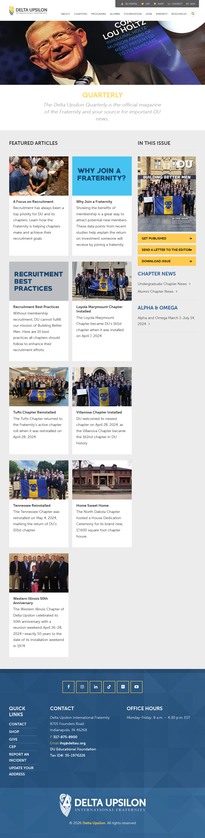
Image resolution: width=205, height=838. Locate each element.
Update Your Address (21, 771)
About (65, 13)
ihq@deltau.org (73, 743)
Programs (98, 13)
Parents (161, 13)
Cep (148, 4)
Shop (161, 4)
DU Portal (131, 4)
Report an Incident (19, 757)
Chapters (80, 13)
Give (192, 4)
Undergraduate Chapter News (163, 284)
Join (149, 13)
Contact (177, 4)
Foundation (133, 13)
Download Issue (156, 261)
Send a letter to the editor (166, 250)
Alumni (115, 13)
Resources (179, 13)
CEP (12, 747)
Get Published (154, 238)
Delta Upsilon (94, 823)
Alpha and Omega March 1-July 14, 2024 (166, 321)
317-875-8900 (65, 737)
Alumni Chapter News (156, 291)
